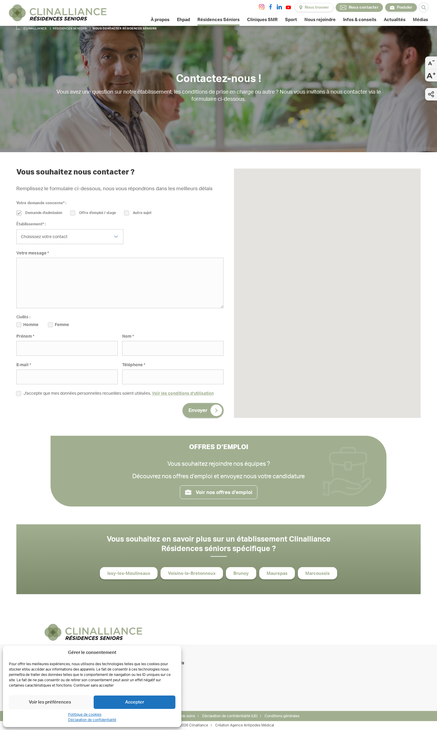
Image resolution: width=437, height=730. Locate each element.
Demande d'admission (43, 213)
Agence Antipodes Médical (252, 725)
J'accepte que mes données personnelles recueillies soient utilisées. (118, 393)
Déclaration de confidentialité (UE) (229, 716)
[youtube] (288, 7)
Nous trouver (317, 8)
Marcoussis (317, 573)
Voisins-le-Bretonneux (192, 573)
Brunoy (241, 573)
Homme (30, 325)
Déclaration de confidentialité (92, 720)
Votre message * (32, 253)
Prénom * (25, 336)
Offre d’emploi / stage (97, 213)
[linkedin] (279, 7)
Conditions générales (282, 716)
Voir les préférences (50, 702)
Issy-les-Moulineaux (128, 573)
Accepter (134, 702)
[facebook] (270, 7)
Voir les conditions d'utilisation (183, 393)
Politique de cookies (84, 714)
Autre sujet (142, 213)
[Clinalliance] (57, 12)
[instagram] (261, 7)
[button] (379, 300)
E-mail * (23, 365)
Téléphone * (133, 365)
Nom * (128, 336)
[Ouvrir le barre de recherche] (423, 7)
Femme (62, 325)
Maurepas (277, 573)
